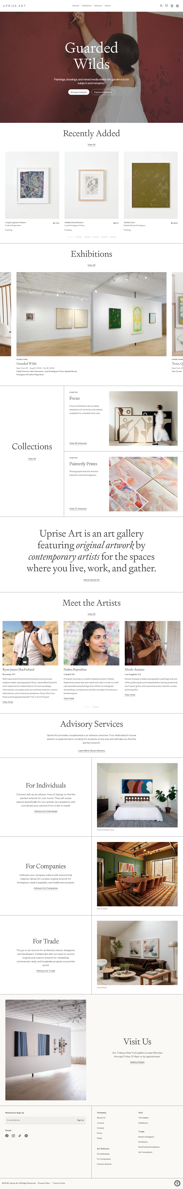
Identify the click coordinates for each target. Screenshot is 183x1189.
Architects (143, 1142)
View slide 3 (87, 237)
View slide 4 (96, 237)
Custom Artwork (104, 1164)
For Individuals (103, 1154)
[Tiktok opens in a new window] (19, 1135)
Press (99, 1133)
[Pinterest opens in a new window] (26, 1135)
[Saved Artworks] (166, 6)
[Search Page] (161, 6)
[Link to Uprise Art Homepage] (14, 6)
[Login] (177, 6)
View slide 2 (78, 237)
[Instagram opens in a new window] (13, 1135)
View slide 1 (70, 237)
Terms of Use (59, 1183)
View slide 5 (104, 237)
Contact (100, 1128)
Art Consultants (145, 1152)
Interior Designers (146, 1136)
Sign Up (80, 1120)
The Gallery (143, 1117)
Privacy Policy (44, 1183)
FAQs (99, 1138)
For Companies (104, 1159)
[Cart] (172, 6)
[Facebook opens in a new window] (7, 1135)
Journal (100, 1123)
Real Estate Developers (149, 1147)
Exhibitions (143, 1123)
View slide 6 (113, 237)
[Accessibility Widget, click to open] (177, 1183)
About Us (101, 1117)
